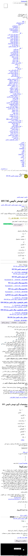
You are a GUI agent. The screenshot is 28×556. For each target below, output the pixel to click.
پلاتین (23, 155)
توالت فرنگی (15, 123)
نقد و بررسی (22, 322)
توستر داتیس (15, 129)
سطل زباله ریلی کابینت (12, 107)
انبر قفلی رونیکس (13, 80)
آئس (23, 147)
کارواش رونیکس (13, 91)
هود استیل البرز (14, 52)
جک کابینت (15, 99)
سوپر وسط (15, 110)
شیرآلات (19, 68)
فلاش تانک (15, 125)
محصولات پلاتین (14, 105)
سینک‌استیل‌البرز (14, 30)
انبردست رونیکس (13, 82)
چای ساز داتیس (14, 132)
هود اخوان (15, 51)
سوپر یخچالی (14, 111)
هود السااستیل (14, 54)
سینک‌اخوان (15, 31)
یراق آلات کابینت (17, 93)
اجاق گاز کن (15, 45)
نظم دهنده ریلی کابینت (12, 102)
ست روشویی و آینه (16, 120)
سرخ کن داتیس (14, 133)
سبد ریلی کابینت (14, 114)
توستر (16, 67)
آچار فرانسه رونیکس (12, 79)
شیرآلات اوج (15, 74)
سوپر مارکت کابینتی (13, 108)
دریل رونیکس (14, 86)
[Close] (6, 6)
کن (23, 158)
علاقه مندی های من (22, 537)
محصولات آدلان (14, 101)
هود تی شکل (15, 57)
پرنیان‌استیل (21, 154)
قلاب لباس (15, 98)
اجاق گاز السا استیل (13, 43)
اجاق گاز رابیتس (14, 40)
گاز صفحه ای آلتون (13, 46)
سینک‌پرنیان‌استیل (13, 28)
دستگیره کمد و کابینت (12, 96)
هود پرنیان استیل (14, 55)
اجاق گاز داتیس (14, 39)
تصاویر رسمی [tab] (17, 548)
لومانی (22, 161)
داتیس (22, 142)
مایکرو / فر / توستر (16, 62)
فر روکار (25, 452)
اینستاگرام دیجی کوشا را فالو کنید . (18, 397)
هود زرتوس (15, 61)
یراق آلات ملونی (14, 95)
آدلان (23, 163)
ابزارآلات (19, 77)
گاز (20, 33)
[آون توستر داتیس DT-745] (14, 183)
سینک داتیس (15, 136)
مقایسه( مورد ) (22, 463)
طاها (23, 164)
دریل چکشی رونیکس (12, 85)
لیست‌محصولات (20, 23)
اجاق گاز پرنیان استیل (12, 37)
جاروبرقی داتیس (14, 130)
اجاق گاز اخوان (14, 42)
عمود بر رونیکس (14, 88)
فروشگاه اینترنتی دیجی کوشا (17, 391)
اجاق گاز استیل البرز (13, 34)
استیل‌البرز (21, 144)
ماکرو (16, 64)
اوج (23, 150)
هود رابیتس (15, 59)
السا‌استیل (21, 148)
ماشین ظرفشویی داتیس (12, 139)
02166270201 (17, 497)
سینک (19, 24)
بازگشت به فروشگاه (21, 541)
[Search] (26, 5)
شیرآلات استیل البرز (13, 73)
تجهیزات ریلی (14, 117)
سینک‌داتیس (15, 25)
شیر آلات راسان (14, 71)
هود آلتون (15, 49)
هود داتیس (15, 58)
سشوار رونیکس (14, 89)
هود (20, 48)
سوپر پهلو (15, 113)
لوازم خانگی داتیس (16, 126)
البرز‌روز (22, 145)
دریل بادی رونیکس (13, 83)
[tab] (22, 322)
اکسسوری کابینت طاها (12, 119)
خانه (23, 21)
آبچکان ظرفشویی (13, 104)
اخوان (22, 153)
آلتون (23, 151)
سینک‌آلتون (15, 27)
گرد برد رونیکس (14, 92)
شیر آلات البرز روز (13, 70)
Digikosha (24, 170)
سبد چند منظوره (14, 116)
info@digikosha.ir (14, 499)
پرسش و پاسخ (5, 322)
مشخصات (14, 322)
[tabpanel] (14, 550)
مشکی (22, 439)
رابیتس (22, 157)
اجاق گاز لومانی (14, 36)
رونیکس (22, 160)
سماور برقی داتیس (13, 135)
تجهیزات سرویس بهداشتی (14, 122)
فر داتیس (15, 138)
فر (17, 65)
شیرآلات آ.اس (14, 76)
